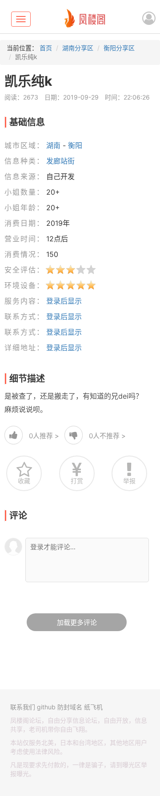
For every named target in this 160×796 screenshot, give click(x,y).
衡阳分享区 (119, 48)
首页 (46, 48)
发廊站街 (60, 160)
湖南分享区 (77, 48)
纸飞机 (93, 707)
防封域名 (69, 707)
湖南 (53, 145)
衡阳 (75, 145)
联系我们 (22, 707)
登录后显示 (64, 300)
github (46, 707)
